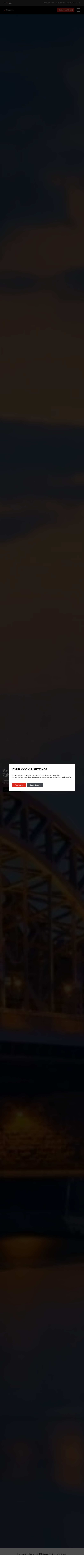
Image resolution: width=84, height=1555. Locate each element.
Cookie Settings (35, 785)
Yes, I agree (19, 785)
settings (69, 777)
